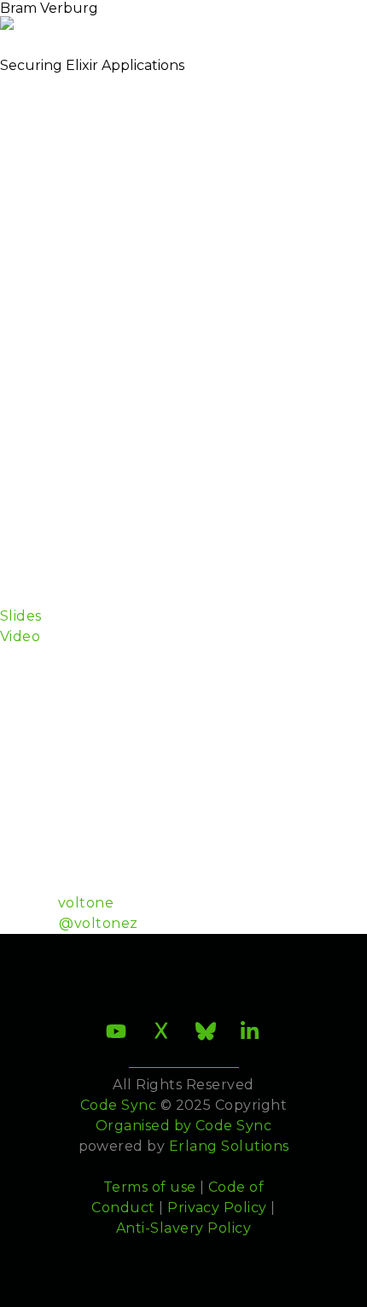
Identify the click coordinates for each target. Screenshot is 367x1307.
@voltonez (98, 923)
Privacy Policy (217, 1207)
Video (20, 636)
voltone (86, 903)
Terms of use (149, 1187)
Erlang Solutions (229, 1146)
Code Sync (233, 1125)
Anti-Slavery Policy (183, 1228)
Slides (21, 616)
